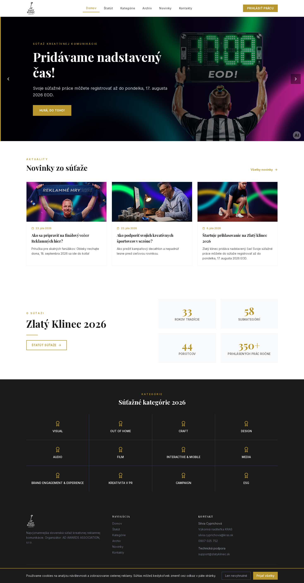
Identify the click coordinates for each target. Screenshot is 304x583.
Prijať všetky (265, 575)
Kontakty (185, 8)
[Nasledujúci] (296, 79)
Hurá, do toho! (52, 110)
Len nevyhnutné (236, 575)
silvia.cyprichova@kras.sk (215, 535)
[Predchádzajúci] (8, 79)
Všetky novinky (262, 169)
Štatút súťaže (44, 345)
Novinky (165, 8)
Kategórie (127, 8)
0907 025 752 (208, 541)
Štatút (108, 8)
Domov (91, 8)
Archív (147, 8)
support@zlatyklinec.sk (214, 554)
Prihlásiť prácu (260, 8)
